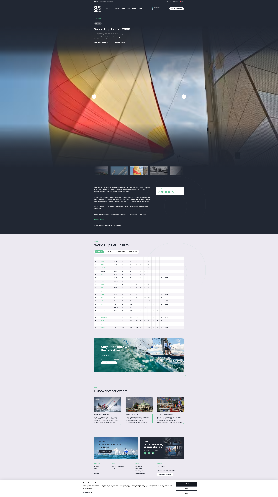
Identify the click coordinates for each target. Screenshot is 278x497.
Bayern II (103, 320)
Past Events (138, 468)
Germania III (103, 310)
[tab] (99, 251)
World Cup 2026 (139, 471)
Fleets (134, 8)
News (128, 8)
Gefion (102, 281)
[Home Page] (97, 9)
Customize (185, 488)
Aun (102, 297)
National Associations (118, 466)
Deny (186, 493)
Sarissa (102, 261)
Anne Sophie (104, 317)
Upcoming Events (140, 473)
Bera (102, 287)
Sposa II (102, 284)
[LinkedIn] (169, 192)
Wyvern (102, 294)
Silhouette (103, 327)
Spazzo (102, 291)
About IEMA (109, 8)
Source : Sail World (100, 220)
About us (96, 466)
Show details (86, 492)
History (117, 8)
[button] (182, 1)
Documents (138, 466)
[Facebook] (166, 192)
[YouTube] (153, 453)
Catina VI (103, 300)
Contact (140, 8)
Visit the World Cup (105, 451)
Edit (102, 314)
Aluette (102, 264)
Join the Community (176, 8)
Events (123, 8)
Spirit (102, 274)
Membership (115, 471)
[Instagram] (162, 192)
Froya (102, 277)
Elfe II (102, 304)
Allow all (186, 483)
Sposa (102, 324)
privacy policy (116, 359)
